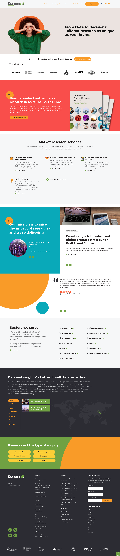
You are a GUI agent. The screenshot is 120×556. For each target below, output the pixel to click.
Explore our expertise (82, 59)
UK (10, 419)
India (11, 403)
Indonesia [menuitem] (91, 517)
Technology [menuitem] (38, 534)
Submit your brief (92, 4)
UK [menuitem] (89, 527)
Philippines (13, 411)
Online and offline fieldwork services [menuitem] (40, 493)
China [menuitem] (89, 510)
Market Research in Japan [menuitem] (69, 488)
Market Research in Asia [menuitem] (69, 486)
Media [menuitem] (37, 531)
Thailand (12, 416)
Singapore (12, 414)
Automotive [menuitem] (38, 512)
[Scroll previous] (61, 311)
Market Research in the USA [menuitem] (68, 503)
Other (44, 460)
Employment (44, 456)
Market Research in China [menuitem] (69, 483)
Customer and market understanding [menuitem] (42, 480)
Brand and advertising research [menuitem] (42, 488)
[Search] (81, 4)
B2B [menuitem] (36, 514)
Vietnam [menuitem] (90, 532)
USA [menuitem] (89, 530)
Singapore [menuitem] (91, 522)
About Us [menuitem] (64, 512)
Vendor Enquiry (19, 456)
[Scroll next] (65, 311)
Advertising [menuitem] (38, 504)
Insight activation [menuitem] (40, 496)
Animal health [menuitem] (39, 507)
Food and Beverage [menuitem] (41, 526)
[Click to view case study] (90, 216)
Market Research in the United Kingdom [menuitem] (68, 498)
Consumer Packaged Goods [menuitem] (41, 518)
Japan (11, 408)
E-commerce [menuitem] (39, 521)
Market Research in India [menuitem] (69, 491)
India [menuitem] (89, 515)
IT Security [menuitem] (64, 522)
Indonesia (12, 406)
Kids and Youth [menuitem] (39, 529)
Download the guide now (19, 117)
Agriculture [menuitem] (38, 509)
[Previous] (30, 257)
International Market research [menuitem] (68, 480)
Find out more (20, 170)
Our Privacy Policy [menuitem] (67, 519)
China (11, 400)
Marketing (19, 460)
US (10, 422)
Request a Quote (44, 452)
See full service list (58, 179)
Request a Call (19, 452)
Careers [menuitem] (63, 517)
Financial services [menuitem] (40, 524)
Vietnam (12, 424)
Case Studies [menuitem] (65, 514)
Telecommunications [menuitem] (41, 536)
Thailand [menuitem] (90, 525)
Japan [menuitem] (90, 512)
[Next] (33, 257)
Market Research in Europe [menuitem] (67, 494)
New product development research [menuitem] (42, 484)
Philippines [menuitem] (91, 520)
